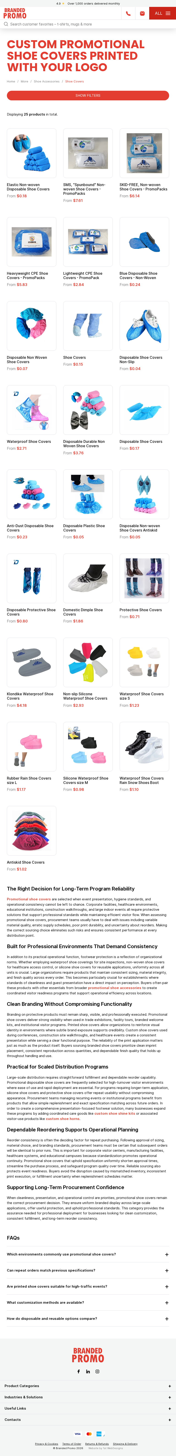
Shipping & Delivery (125, 1443)
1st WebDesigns (113, 1448)
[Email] (142, 13)
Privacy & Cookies (46, 1443)
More (24, 81)
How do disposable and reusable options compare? (52, 1318)
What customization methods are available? (45, 1302)
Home (11, 81)
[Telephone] (128, 13)
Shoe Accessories (47, 81)
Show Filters (88, 95)
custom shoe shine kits (114, 1113)
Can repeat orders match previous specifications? (51, 1270)
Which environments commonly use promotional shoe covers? (61, 1254)
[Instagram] (97, 1371)
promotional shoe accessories (114, 988)
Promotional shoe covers (29, 899)
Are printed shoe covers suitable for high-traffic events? (57, 1286)
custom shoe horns (63, 1119)
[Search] (5, 23)
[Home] (14, 12)
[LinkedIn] (88, 1371)
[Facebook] (78, 1371)
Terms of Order (71, 1443)
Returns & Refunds (97, 1443)
